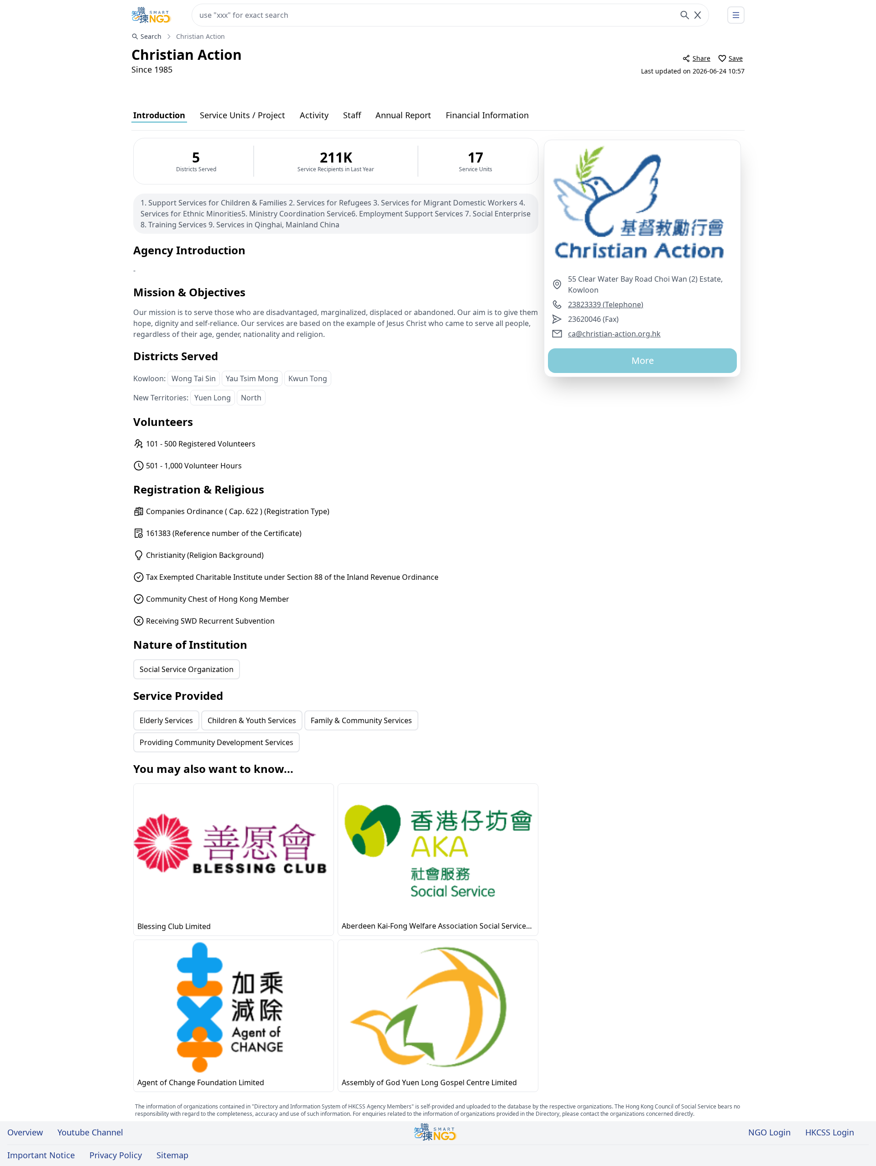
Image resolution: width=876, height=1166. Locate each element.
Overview (25, 1132)
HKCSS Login (829, 1132)
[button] (642, 207)
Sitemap (172, 1155)
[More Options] (736, 15)
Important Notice (41, 1155)
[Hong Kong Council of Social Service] (151, 15)
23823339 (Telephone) (605, 304)
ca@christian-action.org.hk (614, 334)
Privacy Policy (115, 1155)
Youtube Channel (90, 1132)
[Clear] (697, 15)
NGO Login (769, 1132)
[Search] (684, 15)
